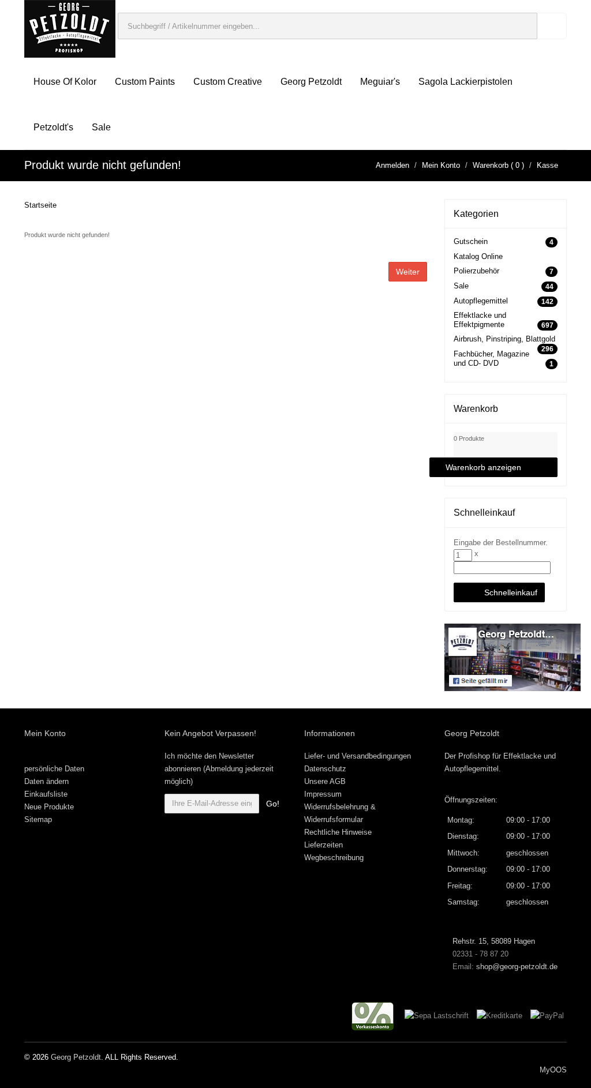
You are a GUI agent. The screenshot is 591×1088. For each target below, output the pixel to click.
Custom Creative (227, 82)
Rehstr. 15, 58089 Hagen (492, 941)
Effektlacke (522, 756)
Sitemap (38, 819)
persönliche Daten (54, 768)
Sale (101, 127)
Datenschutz (325, 768)
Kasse (547, 165)
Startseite (40, 205)
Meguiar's (380, 82)
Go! (272, 803)
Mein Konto (441, 165)
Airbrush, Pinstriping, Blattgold (504, 339)
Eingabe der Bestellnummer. (501, 542)
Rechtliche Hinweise (338, 832)
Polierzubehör (476, 271)
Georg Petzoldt (311, 82)
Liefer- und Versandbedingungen (357, 756)
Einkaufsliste (46, 794)
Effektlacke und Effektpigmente (480, 320)
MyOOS (553, 1070)
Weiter (408, 271)
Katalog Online (478, 256)
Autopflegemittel (481, 301)
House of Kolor (64, 82)
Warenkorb (490, 165)
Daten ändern (46, 781)
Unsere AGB (325, 781)
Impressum (323, 794)
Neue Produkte (49, 806)
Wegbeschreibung (334, 857)
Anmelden (392, 165)
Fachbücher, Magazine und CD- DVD (491, 358)
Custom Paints (145, 82)
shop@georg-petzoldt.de (517, 966)
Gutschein (471, 241)
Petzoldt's (53, 127)
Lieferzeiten (323, 845)
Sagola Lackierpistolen (465, 82)
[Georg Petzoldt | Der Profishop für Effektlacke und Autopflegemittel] (69, 28)
